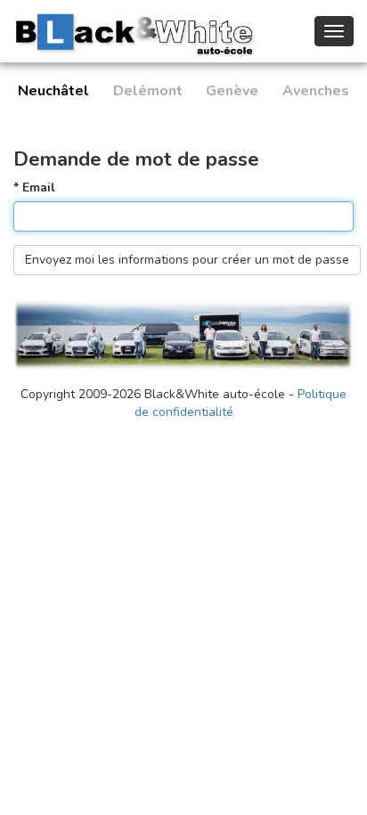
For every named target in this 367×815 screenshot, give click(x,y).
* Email (34, 187)
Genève (232, 91)
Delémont (148, 91)
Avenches (315, 91)
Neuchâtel (53, 91)
